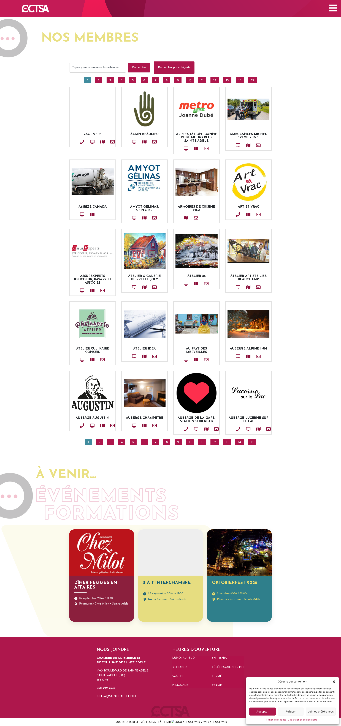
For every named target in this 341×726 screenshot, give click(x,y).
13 (228, 79)
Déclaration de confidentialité (302, 719)
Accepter (262, 711)
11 (203, 79)
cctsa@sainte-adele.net (116, 696)
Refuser (291, 711)
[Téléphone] (76, 142)
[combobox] (97, 68)
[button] (334, 681)
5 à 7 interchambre (167, 583)
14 (241, 79)
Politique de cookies (276, 719)
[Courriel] (106, 142)
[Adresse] (96, 142)
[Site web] (86, 142)
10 (191, 79)
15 (254, 79)
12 (216, 79)
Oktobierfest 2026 (235, 583)
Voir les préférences (321, 711)
